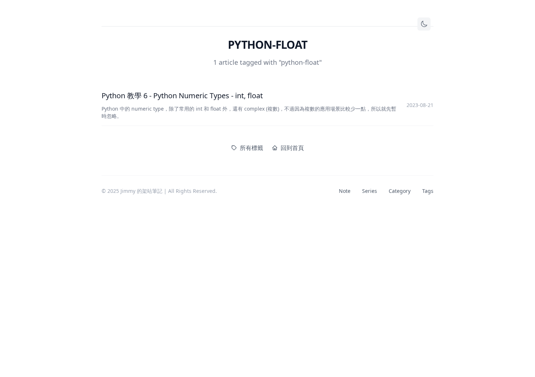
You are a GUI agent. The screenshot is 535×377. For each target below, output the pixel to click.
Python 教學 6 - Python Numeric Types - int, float (182, 95)
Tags (427, 190)
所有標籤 (251, 148)
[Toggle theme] (424, 24)
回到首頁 (292, 148)
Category (400, 190)
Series (369, 190)
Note (344, 190)
